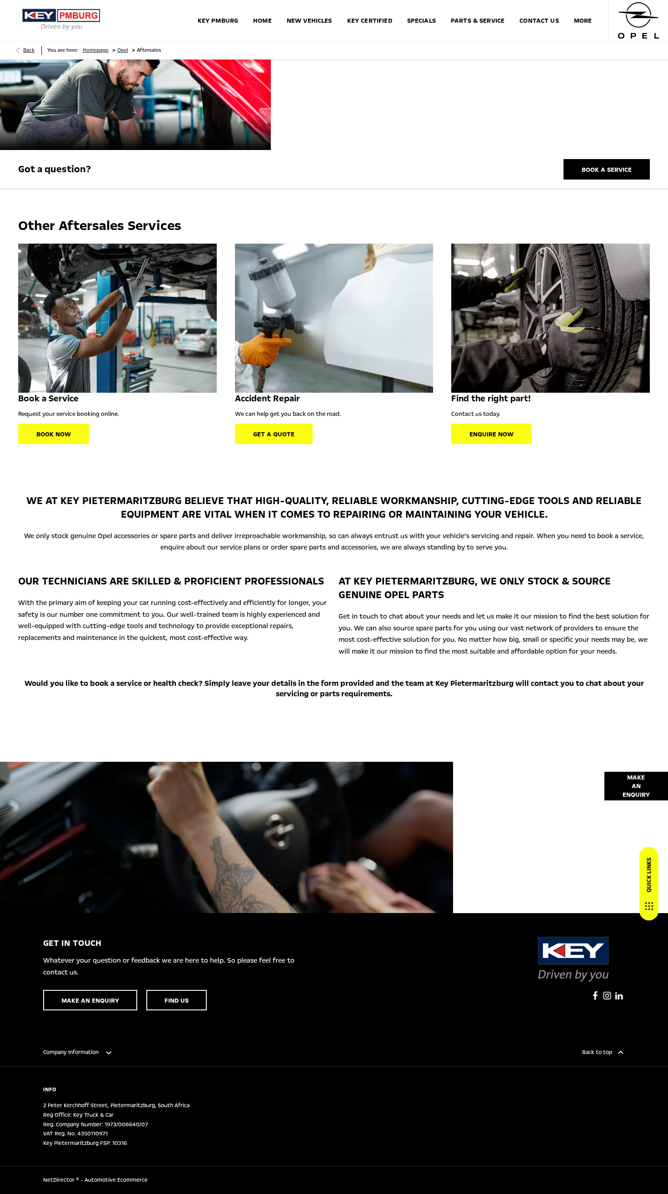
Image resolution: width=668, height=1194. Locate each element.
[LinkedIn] (619, 996)
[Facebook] (595, 996)
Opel (122, 50)
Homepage (96, 50)
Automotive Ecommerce (116, 1180)
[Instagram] (607, 996)
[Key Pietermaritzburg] (61, 20)
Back (29, 50)
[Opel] (638, 20)
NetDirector (59, 1180)
